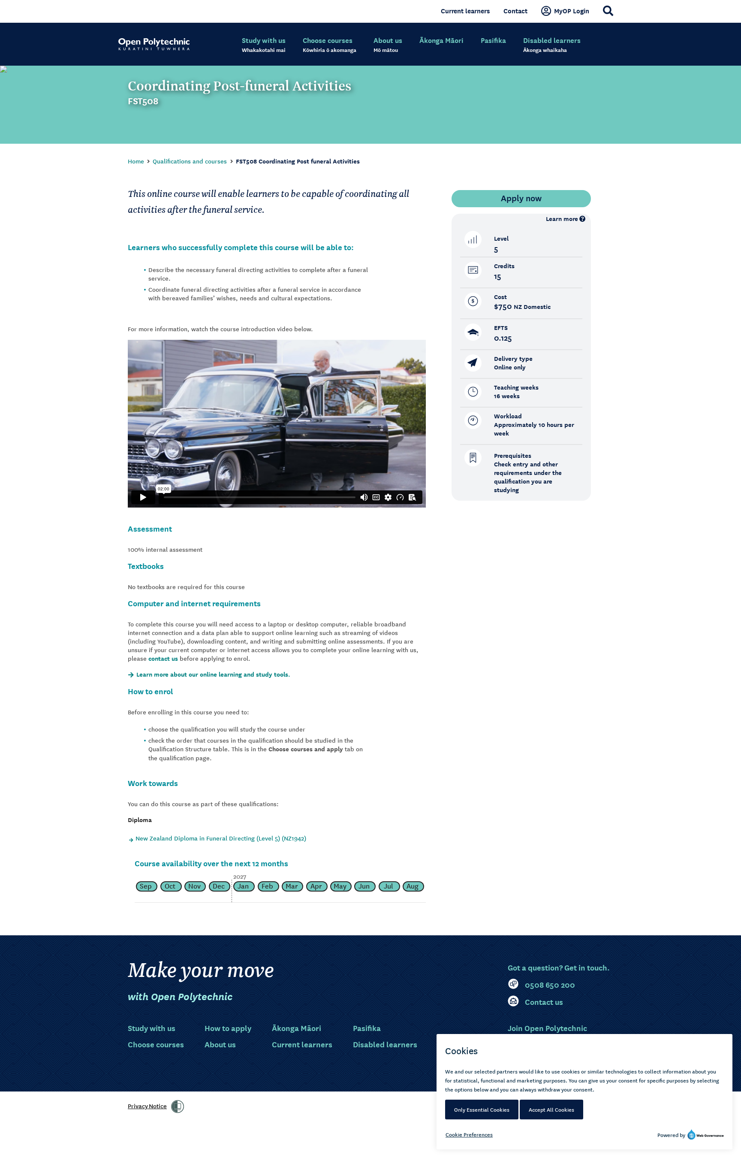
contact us (163, 658)
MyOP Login (571, 10)
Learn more (562, 218)
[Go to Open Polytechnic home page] (154, 44)
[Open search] (608, 11)
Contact (515, 10)
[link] (177, 1106)
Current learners (465, 10)
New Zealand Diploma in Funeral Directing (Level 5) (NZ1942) (221, 838)
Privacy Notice (147, 1105)
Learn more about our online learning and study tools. (213, 674)
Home (136, 161)
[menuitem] (264, 45)
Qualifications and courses (190, 161)
